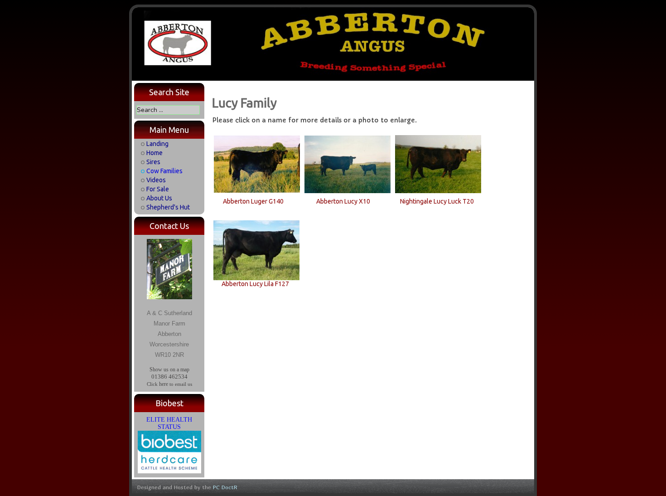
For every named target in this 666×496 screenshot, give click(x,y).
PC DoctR (225, 487)
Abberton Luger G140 (253, 201)
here (163, 384)
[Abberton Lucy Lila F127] (256, 249)
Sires (153, 161)
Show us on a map (169, 369)
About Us (159, 198)
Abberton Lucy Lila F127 (255, 283)
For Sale (157, 189)
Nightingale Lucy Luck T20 (437, 201)
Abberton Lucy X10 (343, 201)
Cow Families (164, 171)
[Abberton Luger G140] (257, 163)
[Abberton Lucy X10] (347, 163)
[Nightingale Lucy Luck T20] (438, 163)
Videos (156, 180)
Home (154, 152)
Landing (157, 143)
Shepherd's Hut (168, 207)
